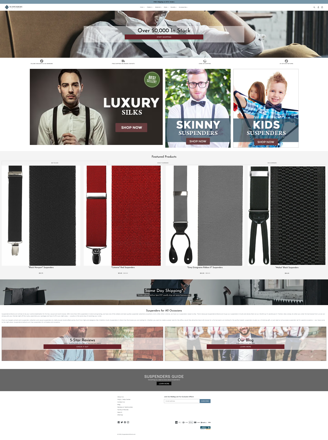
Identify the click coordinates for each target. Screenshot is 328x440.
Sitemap (120, 415)
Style (166, 7)
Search (119, 412)
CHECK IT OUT (82, 347)
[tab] (55, 163)
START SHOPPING (164, 37)
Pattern (149, 7)
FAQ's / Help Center (124, 399)
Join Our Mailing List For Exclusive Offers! (179, 397)
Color (142, 7)
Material (158, 7)
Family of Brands (122, 409)
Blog (118, 404)
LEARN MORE (245, 347)
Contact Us (121, 402)
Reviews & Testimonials (125, 407)
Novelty (173, 7)
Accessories (183, 7)
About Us (120, 397)
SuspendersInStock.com (128, 434)
